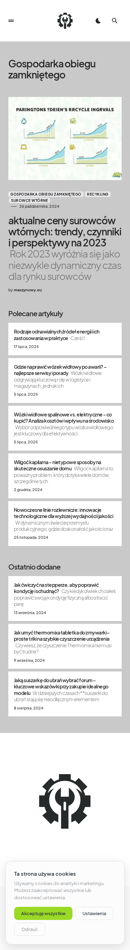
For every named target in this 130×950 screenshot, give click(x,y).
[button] (11, 21)
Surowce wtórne (29, 200)
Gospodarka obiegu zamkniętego (45, 194)
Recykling (98, 194)
